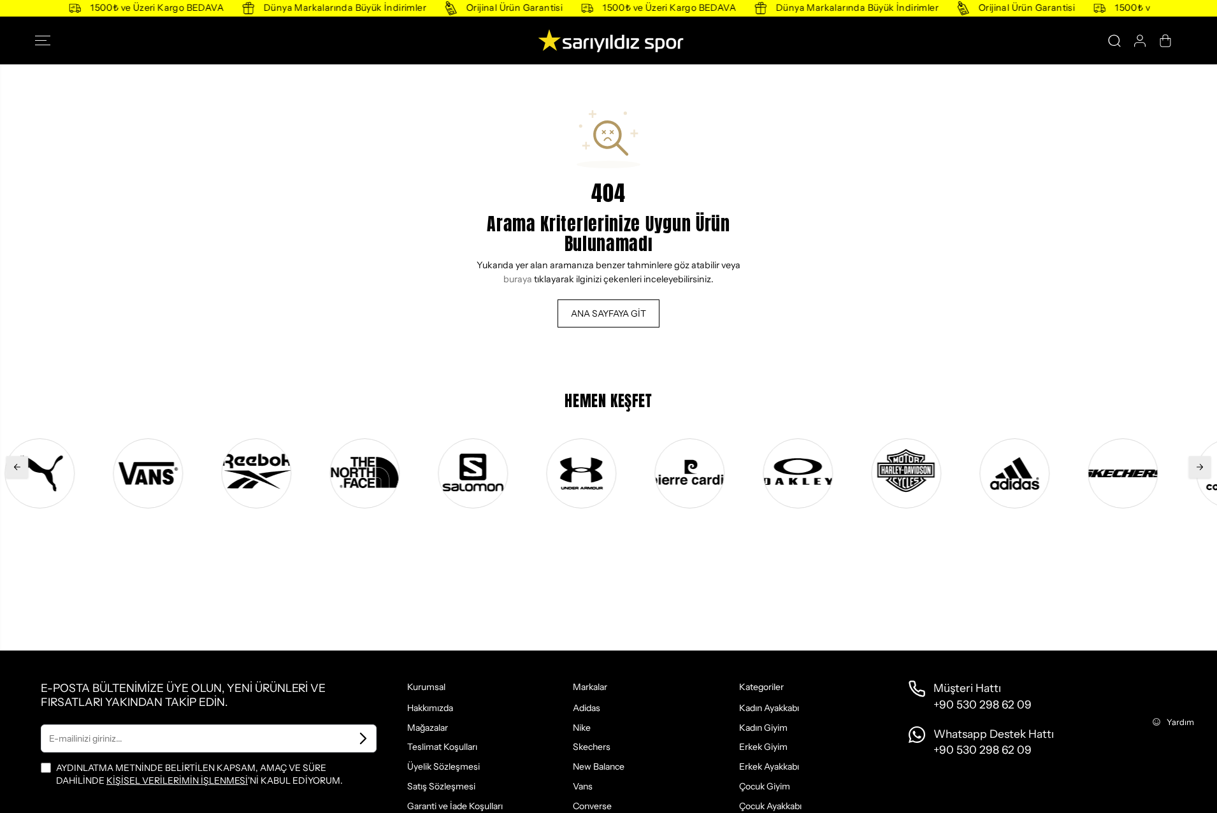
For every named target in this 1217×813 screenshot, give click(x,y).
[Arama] (1114, 40)
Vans (583, 786)
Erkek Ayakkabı (769, 766)
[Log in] (1139, 40)
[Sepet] (1165, 40)
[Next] (1200, 467)
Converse (592, 806)
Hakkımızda (430, 708)
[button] (46, 40)
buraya (517, 279)
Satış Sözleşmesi (441, 786)
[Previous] (17, 467)
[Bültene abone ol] (363, 738)
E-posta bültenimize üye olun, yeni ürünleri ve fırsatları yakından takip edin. (183, 695)
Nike (582, 727)
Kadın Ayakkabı (769, 708)
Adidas (586, 708)
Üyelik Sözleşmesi (443, 766)
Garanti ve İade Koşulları (455, 806)
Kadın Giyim (763, 727)
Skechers (591, 746)
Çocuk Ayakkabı (770, 806)
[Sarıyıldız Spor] (608, 40)
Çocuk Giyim (764, 786)
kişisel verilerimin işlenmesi (177, 780)
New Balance (598, 766)
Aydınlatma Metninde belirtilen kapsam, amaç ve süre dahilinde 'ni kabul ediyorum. (199, 774)
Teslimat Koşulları (442, 746)
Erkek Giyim (763, 746)
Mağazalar (427, 727)
